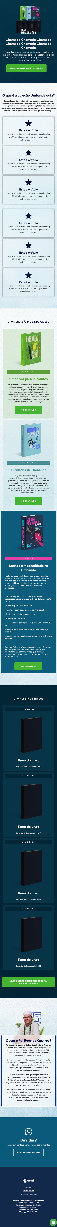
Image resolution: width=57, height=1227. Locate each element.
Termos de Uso (28, 1191)
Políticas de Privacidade (28, 1194)
